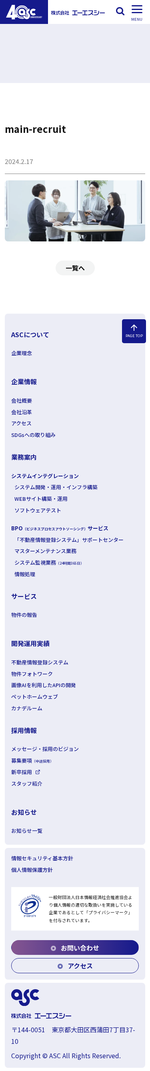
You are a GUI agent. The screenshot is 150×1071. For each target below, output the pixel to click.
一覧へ (75, 268)
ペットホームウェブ (34, 696)
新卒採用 (21, 772)
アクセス (21, 423)
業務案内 (24, 457)
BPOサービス (59, 528)
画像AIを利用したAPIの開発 (43, 685)
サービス (24, 596)
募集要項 (32, 760)
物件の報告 (24, 614)
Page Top (134, 330)
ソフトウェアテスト (37, 510)
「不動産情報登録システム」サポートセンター (69, 539)
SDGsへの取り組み (33, 435)
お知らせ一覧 (26, 830)
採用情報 (24, 730)
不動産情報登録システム (39, 662)
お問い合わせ (79, 947)
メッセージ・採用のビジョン (45, 749)
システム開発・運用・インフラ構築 (56, 487)
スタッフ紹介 (26, 783)
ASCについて (30, 334)
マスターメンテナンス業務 (45, 551)
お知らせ (24, 812)
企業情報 (24, 381)
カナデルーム (26, 708)
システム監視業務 (49, 562)
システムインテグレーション (45, 476)
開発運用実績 (30, 643)
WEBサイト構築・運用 (41, 498)
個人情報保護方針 (32, 869)
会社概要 (21, 400)
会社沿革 (21, 412)
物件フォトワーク (32, 674)
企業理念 (21, 353)
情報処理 (24, 574)
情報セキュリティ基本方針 (42, 858)
